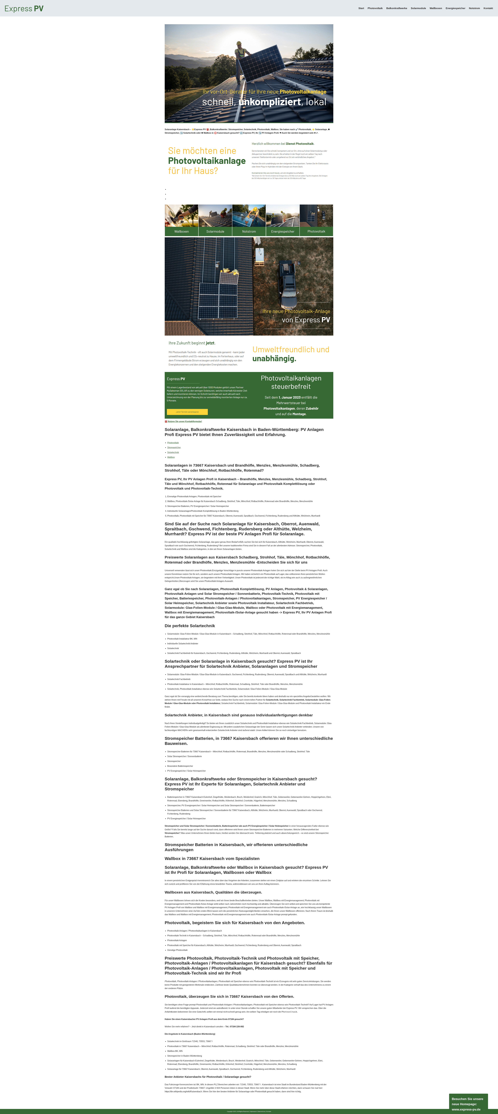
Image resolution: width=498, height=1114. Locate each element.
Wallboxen (436, 8)
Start (361, 8)
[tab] (250, 189)
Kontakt (488, 8)
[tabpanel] (249, 314)
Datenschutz (261, 1111)
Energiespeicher (455, 8)
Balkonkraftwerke (396, 8)
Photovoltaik (375, 8)
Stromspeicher (174, 447)
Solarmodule (418, 8)
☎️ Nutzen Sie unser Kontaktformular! (183, 421)
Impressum (253, 1111)
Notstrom (474, 8)
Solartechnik (173, 452)
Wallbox (171, 457)
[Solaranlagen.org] (24, 8)
